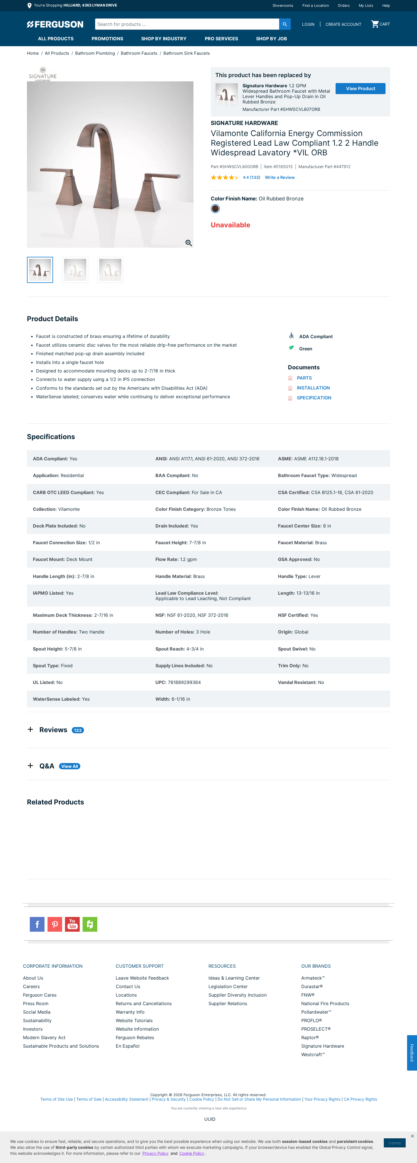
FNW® (308, 995)
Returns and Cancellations (144, 1003)
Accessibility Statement (126, 1099)
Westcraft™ (313, 1054)
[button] (412, 1136)
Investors (33, 1029)
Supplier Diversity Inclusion (237, 995)
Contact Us (128, 986)
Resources (222, 966)
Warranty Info (130, 1012)
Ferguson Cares (39, 995)
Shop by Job (271, 38)
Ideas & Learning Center (234, 978)
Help (386, 5)
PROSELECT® (316, 1029)
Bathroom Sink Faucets (186, 53)
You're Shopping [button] (75, 5)
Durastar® (312, 986)
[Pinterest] (54, 924)
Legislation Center (228, 986)
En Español (128, 1046)
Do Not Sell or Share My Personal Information (259, 1099)
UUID (210, 1119)
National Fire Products (325, 1003)
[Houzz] (90, 924)
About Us (33, 978)
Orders (344, 5)
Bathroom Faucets (140, 53)
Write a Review (280, 177)
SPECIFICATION (314, 398)
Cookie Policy (201, 1099)
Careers (31, 986)
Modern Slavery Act (44, 1037)
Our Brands (316, 966)
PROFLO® (311, 1020)
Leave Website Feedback (142, 977)
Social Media (36, 1012)
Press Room (36, 1003)
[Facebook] (37, 924)
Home (33, 53)
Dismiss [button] (395, 1143)
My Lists (366, 5)
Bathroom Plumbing (95, 53)
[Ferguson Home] (55, 24)
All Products (55, 38)
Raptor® (310, 1037)
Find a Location (315, 5)
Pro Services (221, 38)
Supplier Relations (227, 1003)
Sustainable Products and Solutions (61, 1046)
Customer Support (140, 966)
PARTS (304, 378)
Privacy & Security (169, 1099)
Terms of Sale (89, 1099)
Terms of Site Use (56, 1099)
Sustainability (37, 1020)
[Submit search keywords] (285, 24)
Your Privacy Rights (322, 1099)
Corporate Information (53, 966)
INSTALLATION (313, 388)
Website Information (137, 1029)
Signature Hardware (322, 1046)
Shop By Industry (164, 38)
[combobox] (188, 24)
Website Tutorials (134, 1020)
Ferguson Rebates (135, 1037)
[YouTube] (72, 924)
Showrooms (283, 5)
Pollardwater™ (316, 1012)
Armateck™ (313, 978)
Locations (126, 995)
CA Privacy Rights (360, 1099)
